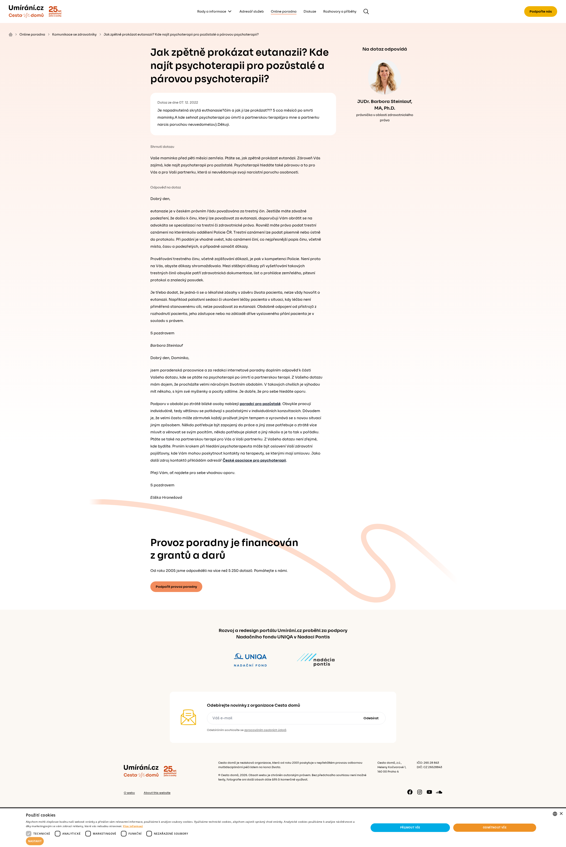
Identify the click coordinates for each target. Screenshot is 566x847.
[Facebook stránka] (410, 792)
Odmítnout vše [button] (495, 827)
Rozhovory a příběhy (339, 11)
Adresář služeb (251, 11)
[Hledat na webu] (366, 11)
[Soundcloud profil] (439, 792)
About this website (157, 793)
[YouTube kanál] (429, 792)
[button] (192, 841)
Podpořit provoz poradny (176, 587)
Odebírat (371, 718)
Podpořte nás (541, 11)
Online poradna (283, 11)
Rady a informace (211, 11)
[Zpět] (26, 11)
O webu (129, 793)
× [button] (561, 813)
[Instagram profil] (420, 792)
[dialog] (283, 827)
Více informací (133, 826)
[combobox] (555, 814)
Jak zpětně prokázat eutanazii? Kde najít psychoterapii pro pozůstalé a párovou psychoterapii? (181, 34)
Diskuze (310, 11)
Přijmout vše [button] (410, 827)
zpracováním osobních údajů (265, 730)
